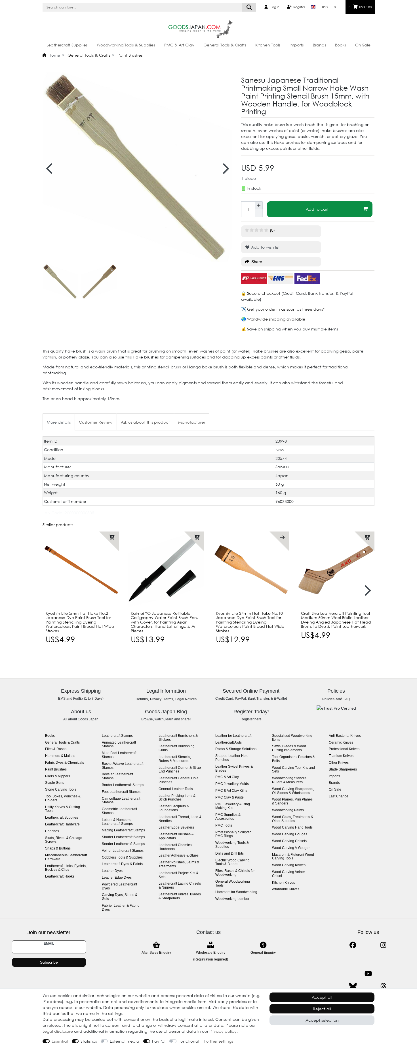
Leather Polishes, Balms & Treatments (179, 864)
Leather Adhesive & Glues (179, 855)
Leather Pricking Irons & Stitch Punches (177, 798)
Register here (251, 719)
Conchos (52, 831)
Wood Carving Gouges (289, 834)
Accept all (322, 997)
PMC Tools (223, 825)
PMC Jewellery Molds (232, 784)
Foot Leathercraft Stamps (121, 792)
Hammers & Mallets (60, 756)
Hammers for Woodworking (236, 892)
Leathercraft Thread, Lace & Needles (180, 819)
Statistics (89, 1041)
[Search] (249, 7)
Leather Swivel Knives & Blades (234, 768)
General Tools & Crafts (224, 45)
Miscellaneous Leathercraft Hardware (66, 857)
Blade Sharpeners (343, 769)
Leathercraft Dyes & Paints (122, 864)
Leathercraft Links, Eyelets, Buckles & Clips (66, 868)
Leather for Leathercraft (233, 736)
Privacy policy (223, 1031)
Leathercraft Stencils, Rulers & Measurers (175, 759)
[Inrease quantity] (259, 205)
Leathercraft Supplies (67, 45)
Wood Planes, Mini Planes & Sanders (292, 801)
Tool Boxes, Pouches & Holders (63, 798)
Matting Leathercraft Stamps (123, 830)
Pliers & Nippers (57, 776)
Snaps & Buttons (58, 848)
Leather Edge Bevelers (176, 827)
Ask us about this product (145, 422)
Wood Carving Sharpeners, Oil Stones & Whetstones (293, 791)
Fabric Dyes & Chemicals (64, 763)
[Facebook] (353, 945)
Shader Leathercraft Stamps (123, 837)
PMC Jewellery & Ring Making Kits (232, 806)
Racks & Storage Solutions (235, 749)
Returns (142, 699)
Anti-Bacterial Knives (345, 736)
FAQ (347, 699)
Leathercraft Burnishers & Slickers (178, 738)
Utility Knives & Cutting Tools (62, 809)
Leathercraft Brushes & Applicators (176, 836)
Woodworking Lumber (232, 899)
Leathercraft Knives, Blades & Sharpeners (180, 896)
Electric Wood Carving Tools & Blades (232, 862)
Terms (168, 699)
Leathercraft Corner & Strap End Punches (180, 770)
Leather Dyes (112, 871)
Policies (328, 699)
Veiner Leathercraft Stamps (123, 851)
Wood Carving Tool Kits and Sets (293, 770)
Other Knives (339, 763)
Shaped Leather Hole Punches (231, 758)
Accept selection (322, 1020)
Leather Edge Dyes (117, 878)
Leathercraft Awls (228, 742)
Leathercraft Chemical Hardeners (176, 847)
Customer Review (96, 422)
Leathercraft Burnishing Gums (177, 748)
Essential (60, 1041)
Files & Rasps (55, 749)
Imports (297, 45)
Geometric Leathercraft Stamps (119, 811)
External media (124, 1041)
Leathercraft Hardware (62, 824)
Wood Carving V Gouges (291, 848)
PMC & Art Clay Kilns (231, 791)
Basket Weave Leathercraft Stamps (122, 766)
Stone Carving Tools (60, 789)
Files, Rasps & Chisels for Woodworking (235, 873)
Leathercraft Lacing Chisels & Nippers (180, 885)
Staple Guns (54, 783)
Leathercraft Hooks (59, 876)
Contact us (208, 932)
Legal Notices (186, 699)
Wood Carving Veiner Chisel (288, 874)
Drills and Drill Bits (229, 853)
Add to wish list (265, 247)
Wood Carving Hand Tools (292, 827)
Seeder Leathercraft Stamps (123, 844)
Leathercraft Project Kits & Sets (178, 875)
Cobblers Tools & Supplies (122, 857)
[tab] (59, 421)
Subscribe (49, 962)
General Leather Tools (176, 789)
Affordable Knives (285, 889)
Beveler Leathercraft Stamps (117, 776)
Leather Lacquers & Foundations (174, 808)
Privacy (155, 699)
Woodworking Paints (288, 810)
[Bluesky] (353, 986)
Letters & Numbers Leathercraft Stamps (117, 822)
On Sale (362, 45)
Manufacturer (191, 422)
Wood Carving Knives (289, 865)
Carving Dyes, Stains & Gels (119, 897)
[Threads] (383, 986)
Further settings (218, 1041)
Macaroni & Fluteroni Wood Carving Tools (293, 857)
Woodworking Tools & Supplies (126, 45)
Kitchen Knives (283, 883)
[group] (81, 570)
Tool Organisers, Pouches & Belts (293, 759)
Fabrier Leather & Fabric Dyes (120, 908)
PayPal (158, 1041)
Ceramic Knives (341, 742)
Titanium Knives (341, 756)
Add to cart (317, 209)
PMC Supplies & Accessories (228, 817)
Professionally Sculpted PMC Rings (233, 834)
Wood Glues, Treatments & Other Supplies (292, 819)
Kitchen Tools (267, 45)
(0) (272, 230)
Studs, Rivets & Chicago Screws (63, 840)
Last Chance (338, 796)
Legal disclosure (58, 1031)
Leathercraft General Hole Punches (179, 780)
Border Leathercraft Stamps (123, 785)
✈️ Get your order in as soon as (271, 309)
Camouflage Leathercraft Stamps (121, 800)
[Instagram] (383, 945)
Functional (188, 1041)
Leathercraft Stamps (117, 736)
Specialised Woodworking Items (292, 738)
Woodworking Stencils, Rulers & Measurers (289, 780)
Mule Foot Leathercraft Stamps (119, 755)
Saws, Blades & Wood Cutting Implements (289, 748)
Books (340, 45)
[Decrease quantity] (259, 213)
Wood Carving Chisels (289, 841)
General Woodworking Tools (232, 883)
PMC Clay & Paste (229, 797)
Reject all (322, 1008)
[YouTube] (368, 974)
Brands (319, 45)
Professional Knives (344, 749)
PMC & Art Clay (179, 45)
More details (59, 422)
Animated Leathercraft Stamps (119, 744)
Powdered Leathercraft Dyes (119, 886)
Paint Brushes (129, 55)
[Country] (313, 7)
